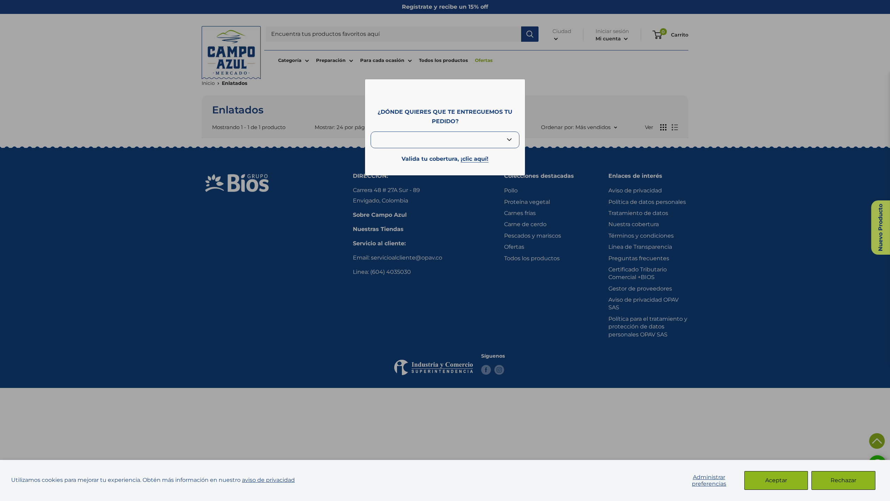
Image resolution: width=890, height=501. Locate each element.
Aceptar (776, 480)
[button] (877, 441)
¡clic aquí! (474, 159)
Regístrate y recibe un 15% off (445, 6)
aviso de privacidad (268, 480)
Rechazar (843, 480)
